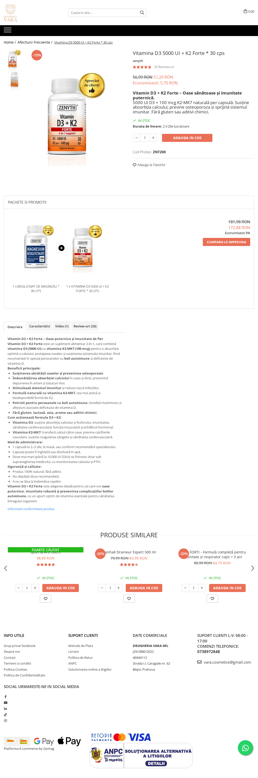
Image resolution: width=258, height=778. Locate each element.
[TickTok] (5, 714)
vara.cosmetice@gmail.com (227, 662)
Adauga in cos (187, 137)
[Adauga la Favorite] (45, 599)
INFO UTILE (14, 635)
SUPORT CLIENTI (83, 635)
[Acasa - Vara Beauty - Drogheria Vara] (29, 12)
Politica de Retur (80, 657)
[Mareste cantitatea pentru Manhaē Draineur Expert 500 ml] (118, 588)
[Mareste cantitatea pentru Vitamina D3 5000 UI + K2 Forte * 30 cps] (153, 138)
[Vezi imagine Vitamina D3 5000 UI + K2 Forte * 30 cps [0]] (14, 59)
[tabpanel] (76, 117)
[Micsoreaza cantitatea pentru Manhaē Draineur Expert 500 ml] (102, 588)
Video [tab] (62, 326)
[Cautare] (142, 13)
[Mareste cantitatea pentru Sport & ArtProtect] (35, 588)
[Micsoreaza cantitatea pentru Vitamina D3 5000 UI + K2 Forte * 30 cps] (136, 138)
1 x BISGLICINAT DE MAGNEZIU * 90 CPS (36, 288)
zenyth (138, 60)
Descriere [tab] (15, 327)
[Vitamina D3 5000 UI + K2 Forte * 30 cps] (76, 117)
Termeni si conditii (17, 663)
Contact (10, 657)
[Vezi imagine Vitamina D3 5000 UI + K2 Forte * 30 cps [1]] (14, 80)
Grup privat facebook (20, 645)
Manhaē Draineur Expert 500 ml (129, 552)
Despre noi (12, 651)
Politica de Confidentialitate (24, 675)
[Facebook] (5, 696)
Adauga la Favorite (151, 164)
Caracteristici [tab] (39, 326)
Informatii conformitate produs (31, 509)
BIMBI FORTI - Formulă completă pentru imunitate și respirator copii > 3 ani (212, 554)
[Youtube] (5, 702)
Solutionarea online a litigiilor (90, 669)
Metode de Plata (80, 645)
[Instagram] (5, 720)
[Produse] (8, 31)
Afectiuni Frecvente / (35, 42)
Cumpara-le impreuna (226, 242)
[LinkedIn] (5, 708)
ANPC (72, 663)
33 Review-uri (164, 67)
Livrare (73, 651)
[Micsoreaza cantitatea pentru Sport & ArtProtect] (18, 588)
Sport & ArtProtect (45, 552)
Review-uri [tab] (85, 326)
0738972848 (208, 651)
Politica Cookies (15, 669)
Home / (10, 42)
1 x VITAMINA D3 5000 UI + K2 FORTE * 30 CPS (87, 288)
